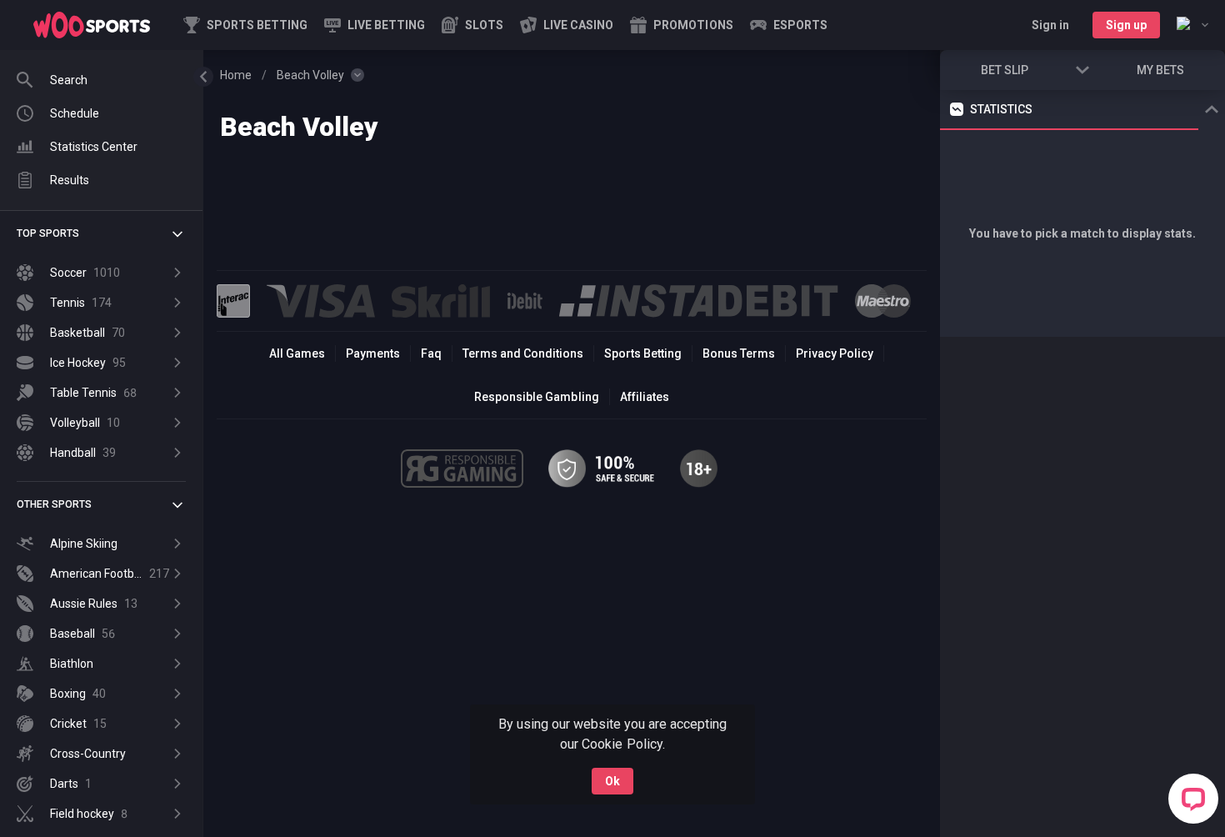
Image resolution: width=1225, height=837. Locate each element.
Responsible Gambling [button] (536, 396)
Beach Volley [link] (310, 75)
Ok (612, 781)
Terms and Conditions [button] (522, 353)
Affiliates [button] (644, 396)
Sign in (1050, 25)
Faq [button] (431, 353)
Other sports (54, 504)
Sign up (1126, 25)
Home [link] (236, 75)
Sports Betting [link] (643, 353)
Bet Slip (1004, 70)
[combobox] (1192, 25)
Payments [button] (373, 353)
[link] (91, 25)
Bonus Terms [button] (738, 353)
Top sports (48, 233)
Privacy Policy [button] (834, 353)
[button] (472, 25)
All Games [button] (297, 353)
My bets (1160, 70)
